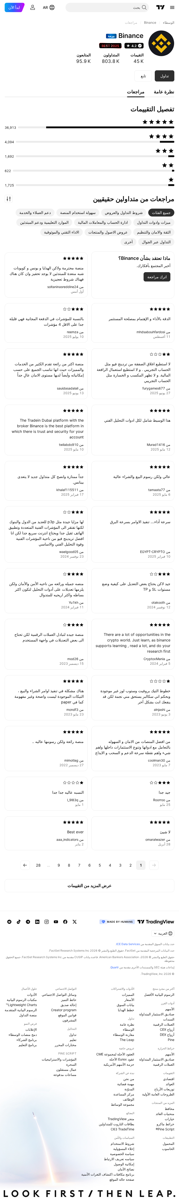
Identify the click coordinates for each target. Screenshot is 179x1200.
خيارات (169, 1119)
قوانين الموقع (67, 1015)
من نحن (128, 1079)
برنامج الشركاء (27, 1040)
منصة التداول (28, 1015)
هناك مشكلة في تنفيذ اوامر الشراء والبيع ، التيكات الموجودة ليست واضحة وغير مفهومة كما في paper (49, 696)
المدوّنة (129, 1089)
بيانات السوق (125, 1005)
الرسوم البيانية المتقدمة (21, 1010)
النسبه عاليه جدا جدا (68, 792)
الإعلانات (31, 1029)
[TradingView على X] (74, 922)
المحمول (168, 1144)
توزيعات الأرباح (164, 1089)
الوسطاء (128, 1029)
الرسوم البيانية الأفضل (159, 995)
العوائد (170, 1084)
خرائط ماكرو (165, 1124)
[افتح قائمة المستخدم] (32, 7)
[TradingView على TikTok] (18, 922)
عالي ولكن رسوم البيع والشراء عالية (141, 476)
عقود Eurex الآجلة (121, 1059)
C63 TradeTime (122, 1129)
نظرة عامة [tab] (164, 92)
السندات (168, 1019)
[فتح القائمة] (172, 7)
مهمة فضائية (125, 1084)
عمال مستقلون (66, 1069)
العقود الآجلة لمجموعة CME (115, 1054)
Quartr (114, 967)
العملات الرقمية (163, 1024)
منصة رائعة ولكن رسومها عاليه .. (58, 741)
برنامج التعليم (28, 1045)
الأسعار (129, 1000)
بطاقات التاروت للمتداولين (116, 1124)
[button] (9, 199)
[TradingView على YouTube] (56, 922)
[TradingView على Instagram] (46, 922)
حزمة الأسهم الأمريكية (118, 1064)
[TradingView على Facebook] (65, 922)
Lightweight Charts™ (21, 1005)
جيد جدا (164, 792)
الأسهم (169, 1009)
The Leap (127, 1040)
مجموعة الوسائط (122, 1104)
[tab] (161, 213)
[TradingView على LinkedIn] (37, 922)
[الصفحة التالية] (25, 865)
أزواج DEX (167, 1035)
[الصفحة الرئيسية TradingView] (160, 7)
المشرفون (69, 1020)
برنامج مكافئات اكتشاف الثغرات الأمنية (107, 1174)
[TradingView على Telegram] (28, 922)
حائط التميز (68, 1000)
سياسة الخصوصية (122, 1154)
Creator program (63, 1010)
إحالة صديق (68, 1005)
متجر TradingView (121, 1119)
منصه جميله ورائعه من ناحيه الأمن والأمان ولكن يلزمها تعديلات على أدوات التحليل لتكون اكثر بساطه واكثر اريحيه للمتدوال (46, 589)
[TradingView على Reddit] (9, 922)
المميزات (128, 995)
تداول (72, 1035)
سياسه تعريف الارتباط (119, 1159)
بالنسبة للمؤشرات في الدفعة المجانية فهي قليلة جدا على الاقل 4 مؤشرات (46, 321)
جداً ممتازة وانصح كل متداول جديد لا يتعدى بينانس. (50, 479)
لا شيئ (165, 832)
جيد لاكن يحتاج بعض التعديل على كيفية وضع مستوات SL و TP (136, 586)
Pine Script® (165, 1129)
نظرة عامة (127, 1024)
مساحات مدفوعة (64, 1075)
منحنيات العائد (165, 1114)
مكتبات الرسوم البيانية (22, 1000)
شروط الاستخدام (122, 1144)
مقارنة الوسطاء (123, 1035)
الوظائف (128, 1099)
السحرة (71, 1064)
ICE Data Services (128, 944)
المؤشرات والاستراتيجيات (59, 1059)
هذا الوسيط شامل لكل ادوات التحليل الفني (137, 420)
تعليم (73, 1040)
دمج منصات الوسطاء (23, 1035)
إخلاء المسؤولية (123, 1149)
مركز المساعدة (124, 1094)
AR (45, 7)
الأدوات (32, 995)
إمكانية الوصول (124, 1164)
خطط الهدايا (126, 1010)
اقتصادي (168, 1079)
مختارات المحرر (65, 1045)
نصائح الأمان (126, 1169)
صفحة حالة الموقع (122, 1179)
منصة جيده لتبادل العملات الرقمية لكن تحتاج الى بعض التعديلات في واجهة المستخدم (49, 637)
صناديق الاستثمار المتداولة (156, 1014)
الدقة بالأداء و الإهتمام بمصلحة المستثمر (139, 318)
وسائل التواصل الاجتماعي (59, 995)
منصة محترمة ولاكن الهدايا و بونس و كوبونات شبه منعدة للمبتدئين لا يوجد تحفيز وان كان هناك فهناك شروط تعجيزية (47, 273)
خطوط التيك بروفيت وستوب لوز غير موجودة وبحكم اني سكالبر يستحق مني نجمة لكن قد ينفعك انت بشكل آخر (135, 696)
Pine (171, 1040)
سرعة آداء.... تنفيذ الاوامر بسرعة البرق (140, 521)
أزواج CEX (167, 1029)
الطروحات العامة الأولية (158, 1094)
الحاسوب (168, 1149)
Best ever (75, 832)
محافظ (169, 1109)
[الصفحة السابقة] (153, 865)
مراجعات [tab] (136, 92)
